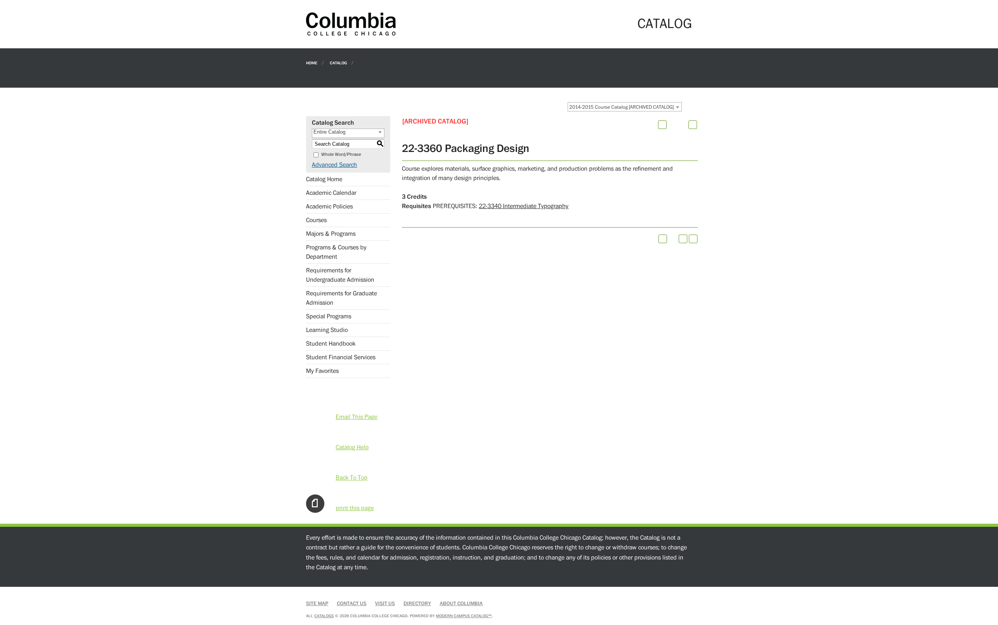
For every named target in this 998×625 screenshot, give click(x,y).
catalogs (324, 615)
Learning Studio (327, 330)
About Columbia (461, 603)
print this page (355, 508)
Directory (417, 603)
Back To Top (352, 478)
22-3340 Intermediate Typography (523, 206)
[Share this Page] (672, 124)
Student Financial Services (340, 357)
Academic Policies (329, 206)
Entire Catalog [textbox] (329, 132)
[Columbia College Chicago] (351, 24)
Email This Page (356, 417)
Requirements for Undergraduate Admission (340, 275)
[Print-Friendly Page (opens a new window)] (683, 239)
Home (311, 62)
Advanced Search (334, 165)
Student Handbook (331, 344)
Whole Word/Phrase (341, 154)
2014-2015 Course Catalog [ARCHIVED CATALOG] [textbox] (621, 107)
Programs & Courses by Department (336, 252)
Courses (316, 220)
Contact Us (351, 603)
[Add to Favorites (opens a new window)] (662, 124)
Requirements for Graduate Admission (341, 298)
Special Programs (328, 316)
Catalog (338, 62)
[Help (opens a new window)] (692, 124)
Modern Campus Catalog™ (464, 615)
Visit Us (385, 603)
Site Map (317, 603)
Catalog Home (324, 179)
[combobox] (625, 106)
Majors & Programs (331, 234)
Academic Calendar (331, 193)
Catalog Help (352, 447)
